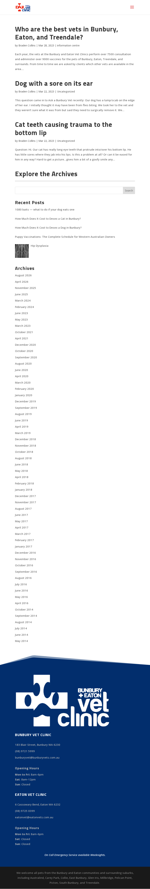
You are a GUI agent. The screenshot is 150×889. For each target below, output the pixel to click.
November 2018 (25, 445)
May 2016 (21, 597)
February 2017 (24, 540)
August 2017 (23, 508)
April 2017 (21, 527)
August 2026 (23, 275)
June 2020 (21, 370)
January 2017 (23, 546)
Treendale (92, 882)
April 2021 (21, 338)
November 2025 (25, 288)
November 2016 (25, 559)
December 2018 (25, 439)
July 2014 (21, 628)
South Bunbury (68, 882)
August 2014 (23, 622)
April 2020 (21, 376)
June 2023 (21, 313)
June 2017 (21, 515)
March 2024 (23, 300)
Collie (64, 877)
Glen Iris (93, 877)
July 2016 (21, 584)
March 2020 (23, 382)
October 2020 (24, 351)
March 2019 (23, 433)
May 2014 (21, 641)
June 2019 (21, 420)
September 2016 (26, 571)
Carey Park (52, 877)
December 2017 (25, 496)
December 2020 (25, 344)
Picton (54, 882)
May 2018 (21, 471)
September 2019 (26, 408)
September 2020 (26, 357)
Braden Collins (26, 45)
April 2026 (21, 281)
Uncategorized (66, 91)
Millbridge (106, 877)
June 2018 (21, 464)
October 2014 (24, 609)
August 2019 (23, 414)
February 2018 (24, 483)
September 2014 (26, 615)
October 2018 (24, 452)
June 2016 (21, 590)
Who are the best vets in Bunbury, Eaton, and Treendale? (66, 33)
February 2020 (24, 389)
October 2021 (24, 332)
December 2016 (25, 552)
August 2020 (23, 363)
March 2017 (23, 534)
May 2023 (21, 319)
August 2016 (23, 578)
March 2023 (23, 325)
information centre (68, 45)
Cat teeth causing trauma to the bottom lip (63, 128)
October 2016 (24, 565)
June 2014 (21, 634)
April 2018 (21, 477)
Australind (37, 877)
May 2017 (21, 521)
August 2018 (23, 458)
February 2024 (24, 307)
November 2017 (25, 502)
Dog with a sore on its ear (54, 83)
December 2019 (25, 401)
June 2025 (21, 294)
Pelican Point (123, 877)
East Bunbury (78, 877)
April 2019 (21, 426)
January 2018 (23, 489)
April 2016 (21, 603)
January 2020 (23, 395)
